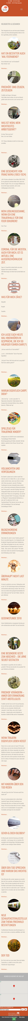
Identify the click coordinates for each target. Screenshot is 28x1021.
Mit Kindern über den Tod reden (12, 785)
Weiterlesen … (4, 68)
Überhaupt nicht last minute (12, 577)
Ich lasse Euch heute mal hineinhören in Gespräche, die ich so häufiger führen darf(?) (14, 339)
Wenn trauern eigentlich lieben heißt (13, 739)
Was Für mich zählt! (11, 297)
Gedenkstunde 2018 (11, 618)
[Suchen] (22, 1009)
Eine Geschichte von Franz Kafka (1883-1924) (13, 172)
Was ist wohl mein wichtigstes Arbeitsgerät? (10, 126)
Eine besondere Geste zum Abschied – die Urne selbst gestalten (13, 656)
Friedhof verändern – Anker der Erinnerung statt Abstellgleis (12, 695)
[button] (14, 986)
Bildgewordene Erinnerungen (9, 531)
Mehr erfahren (22, 1017)
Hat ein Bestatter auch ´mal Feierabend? (13, 54)
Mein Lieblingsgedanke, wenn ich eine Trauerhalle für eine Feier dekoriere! (13, 216)
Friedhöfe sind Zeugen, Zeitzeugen (13, 88)
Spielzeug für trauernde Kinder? (11, 430)
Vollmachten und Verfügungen (10, 470)
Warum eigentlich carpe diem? (14, 392)
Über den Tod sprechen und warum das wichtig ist (13, 871)
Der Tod (5, 955)
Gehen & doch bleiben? (13, 833)
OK (14, 1019)
